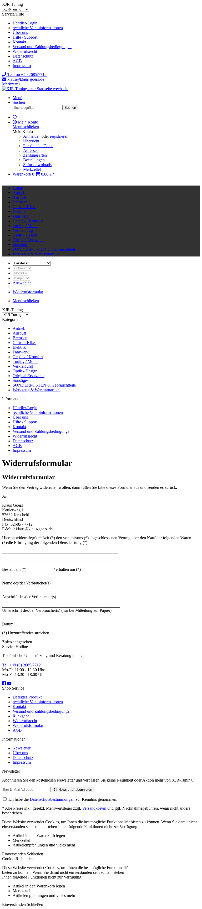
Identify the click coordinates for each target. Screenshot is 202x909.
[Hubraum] (22, 268)
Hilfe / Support (25, 37)
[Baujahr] (21, 278)
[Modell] (20, 273)
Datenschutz (23, 56)
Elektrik (19, 347)
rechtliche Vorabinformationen (38, 27)
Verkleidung (23, 366)
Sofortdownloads (37, 164)
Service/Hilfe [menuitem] (37, 40)
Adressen (31, 150)
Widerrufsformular (28, 725)
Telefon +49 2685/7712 (26, 74)
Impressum (22, 65)
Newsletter (22, 748)
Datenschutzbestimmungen (52, 799)
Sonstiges (20, 380)
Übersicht (31, 141)
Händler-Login (25, 23)
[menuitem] (106, 23)
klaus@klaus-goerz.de (25, 79)
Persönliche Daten (38, 145)
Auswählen (22, 283)
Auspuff (19, 333)
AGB (17, 61)
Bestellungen (34, 160)
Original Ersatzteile (28, 375)
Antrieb (19, 328)
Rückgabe (21, 716)
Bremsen (20, 338)
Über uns (20, 32)
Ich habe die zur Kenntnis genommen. (62, 799)
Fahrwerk (21, 352)
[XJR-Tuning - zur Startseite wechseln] (35, 88)
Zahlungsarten (35, 155)
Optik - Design (25, 371)
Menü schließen (26, 127)
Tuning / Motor (25, 361)
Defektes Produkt (27, 697)
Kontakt (19, 42)
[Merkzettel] (15, 117)
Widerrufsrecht (25, 51)
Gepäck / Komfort (28, 357)
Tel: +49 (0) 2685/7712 (21, 665)
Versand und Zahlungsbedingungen (42, 46)
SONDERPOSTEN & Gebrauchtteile (44, 385)
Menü (17, 97)
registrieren (59, 136)
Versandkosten (94, 808)
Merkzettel (11, 84)
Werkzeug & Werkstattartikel (36, 390)
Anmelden (32, 136)
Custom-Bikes (24, 342)
